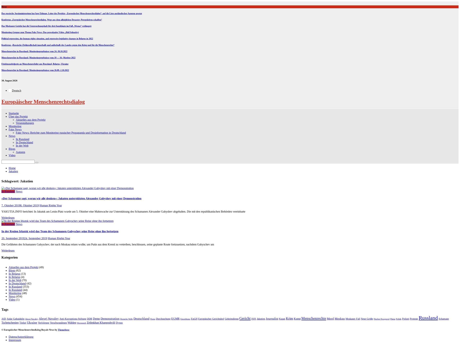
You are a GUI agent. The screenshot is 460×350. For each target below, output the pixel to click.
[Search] (36, 162)
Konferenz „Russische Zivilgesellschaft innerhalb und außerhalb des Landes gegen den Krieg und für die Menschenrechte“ (57, 45)
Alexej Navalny (49, 318)
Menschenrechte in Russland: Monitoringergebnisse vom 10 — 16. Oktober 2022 (38, 57)
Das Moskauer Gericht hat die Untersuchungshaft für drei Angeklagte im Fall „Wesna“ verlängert (46, 26)
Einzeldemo (185, 319)
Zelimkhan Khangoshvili (101, 322)
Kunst (297, 318)
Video (12, 155)
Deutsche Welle (126, 319)
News (12, 135)
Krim (289, 318)
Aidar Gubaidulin (15, 318)
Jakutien (261, 318)
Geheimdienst (232, 318)
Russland (428, 318)
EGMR (175, 318)
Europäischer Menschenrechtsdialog (43, 102)
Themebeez (63, 329)
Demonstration (110, 318)
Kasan (282, 318)
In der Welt (22, 145)
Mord (330, 318)
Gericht (245, 318)
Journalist (272, 318)
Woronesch (81, 323)
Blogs (12, 148)
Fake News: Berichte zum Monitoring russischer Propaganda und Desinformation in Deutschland (71, 132)
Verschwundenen (58, 322)
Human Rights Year (51, 205)
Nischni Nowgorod (382, 319)
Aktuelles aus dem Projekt (30, 119)
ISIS (253, 318)
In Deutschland (24, 142)
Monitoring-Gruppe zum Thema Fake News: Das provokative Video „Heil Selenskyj (40, 32)
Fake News (15, 129)
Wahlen (72, 322)
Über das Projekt (18, 116)
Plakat (392, 319)
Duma (152, 319)
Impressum (15, 340)
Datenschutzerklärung (21, 336)
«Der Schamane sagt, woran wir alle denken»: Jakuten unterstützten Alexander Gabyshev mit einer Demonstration (71, 198)
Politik (398, 319)
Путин (119, 322)
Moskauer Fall (353, 318)
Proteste (414, 318)
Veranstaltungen (25, 123)
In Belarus (14, 273)
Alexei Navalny (31, 319)
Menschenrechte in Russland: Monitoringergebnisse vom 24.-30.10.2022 (34, 51)
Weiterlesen (8, 217)
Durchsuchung (163, 318)
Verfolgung (43, 322)
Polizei (405, 318)
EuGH (194, 318)
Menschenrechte (313, 318)
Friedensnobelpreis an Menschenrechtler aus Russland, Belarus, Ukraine (34, 64)
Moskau (340, 318)
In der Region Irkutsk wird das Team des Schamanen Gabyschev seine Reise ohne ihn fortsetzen (59, 231)
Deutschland (142, 318)
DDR (89, 318)
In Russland (22, 139)
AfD (3, 318)
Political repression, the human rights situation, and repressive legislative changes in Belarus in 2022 (47, 38)
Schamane (444, 318)
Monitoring (15, 126)
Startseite (14, 113)
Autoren (20, 152)
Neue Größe (367, 318)
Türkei (22, 322)
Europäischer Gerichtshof (211, 318)
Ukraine (32, 322)
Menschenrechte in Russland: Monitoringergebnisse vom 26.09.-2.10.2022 (35, 70)
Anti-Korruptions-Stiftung (72, 318)
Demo (96, 318)
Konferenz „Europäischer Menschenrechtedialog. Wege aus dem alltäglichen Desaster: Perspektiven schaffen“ (51, 20)
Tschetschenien (10, 322)
